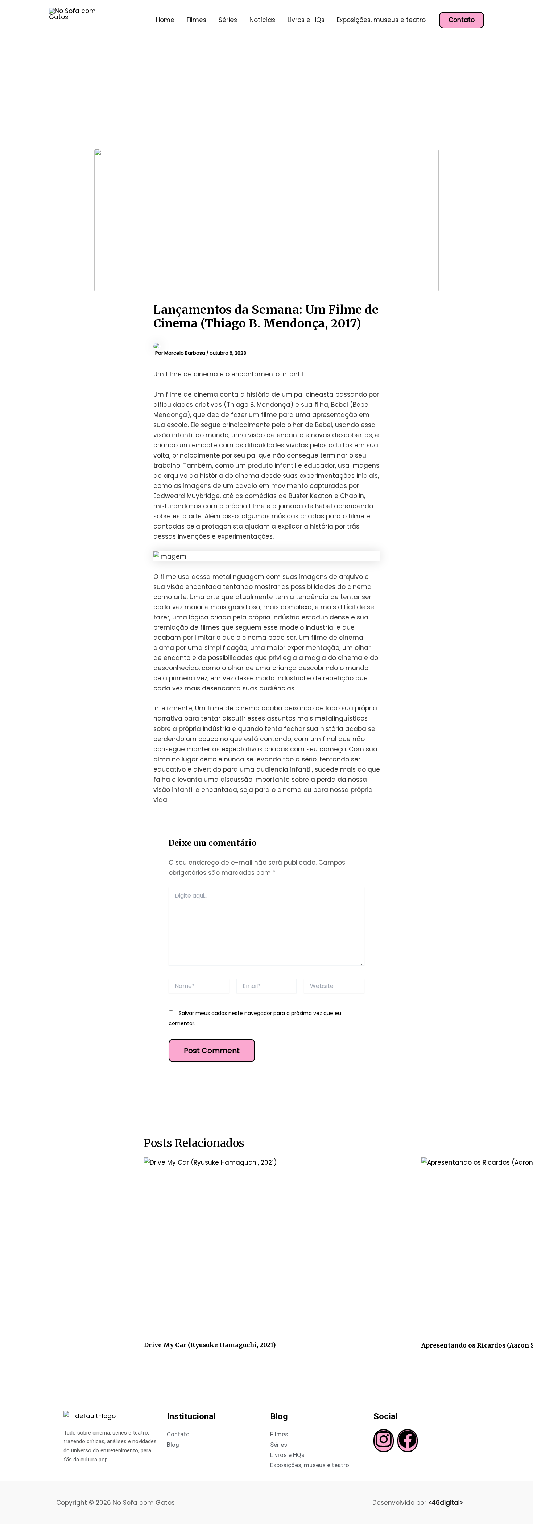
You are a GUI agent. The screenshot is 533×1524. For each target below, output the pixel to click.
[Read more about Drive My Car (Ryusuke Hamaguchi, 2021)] (278, 1246)
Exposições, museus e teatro (381, 20)
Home (165, 20)
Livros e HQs (306, 20)
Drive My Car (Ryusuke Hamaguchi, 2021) (210, 1345)
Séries (228, 20)
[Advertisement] (266, 94)
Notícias (262, 20)
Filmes (196, 20)
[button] (461, 20)
